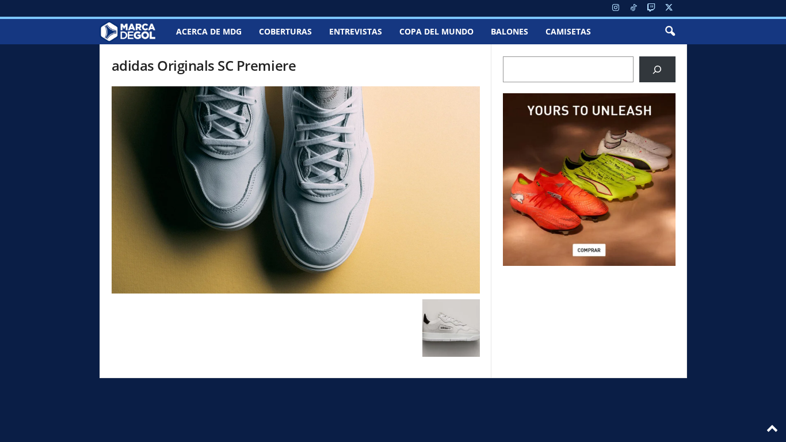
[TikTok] (633, 8)
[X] (669, 8)
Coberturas (285, 31)
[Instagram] (616, 8)
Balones (509, 31)
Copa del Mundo (436, 31)
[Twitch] (651, 8)
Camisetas (568, 31)
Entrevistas (355, 31)
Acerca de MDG (209, 31)
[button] (669, 31)
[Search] (657, 69)
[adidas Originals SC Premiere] (296, 190)
